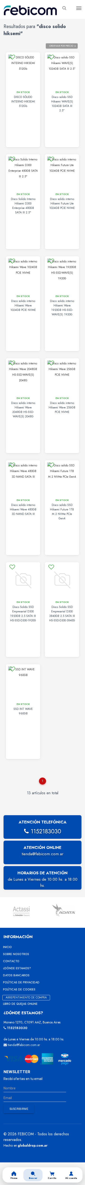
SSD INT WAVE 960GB (23, 711)
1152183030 (45, 831)
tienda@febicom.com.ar (42, 854)
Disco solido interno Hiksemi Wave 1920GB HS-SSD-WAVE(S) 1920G (62, 308)
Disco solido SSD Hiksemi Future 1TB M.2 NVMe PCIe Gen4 (62, 512)
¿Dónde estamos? (17, 968)
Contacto (11, 961)
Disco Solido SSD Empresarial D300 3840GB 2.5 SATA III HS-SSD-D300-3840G (62, 614)
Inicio (7, 947)
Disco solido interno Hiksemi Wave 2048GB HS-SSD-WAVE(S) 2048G (23, 410)
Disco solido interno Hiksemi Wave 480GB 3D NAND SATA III (23, 509)
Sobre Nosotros (16, 954)
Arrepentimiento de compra (26, 997)
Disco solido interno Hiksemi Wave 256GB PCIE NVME (62, 407)
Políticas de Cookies (19, 989)
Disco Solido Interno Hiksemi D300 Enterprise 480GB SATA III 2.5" (23, 206)
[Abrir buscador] (64, 8)
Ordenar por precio (61, 46)
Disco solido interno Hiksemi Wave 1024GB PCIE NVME (23, 305)
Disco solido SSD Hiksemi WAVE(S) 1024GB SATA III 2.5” (62, 104)
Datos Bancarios (16, 975)
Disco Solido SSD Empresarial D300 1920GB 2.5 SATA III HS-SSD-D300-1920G (23, 614)
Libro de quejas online (20, 1004)
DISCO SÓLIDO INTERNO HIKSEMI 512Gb (23, 101)
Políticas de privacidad (21, 982)
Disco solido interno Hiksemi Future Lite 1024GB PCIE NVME (62, 203)
